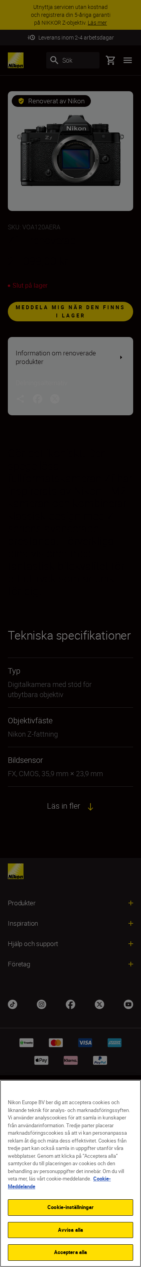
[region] (70, 1173)
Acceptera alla (70, 1252)
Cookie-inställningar (70, 1207)
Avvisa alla (70, 1229)
